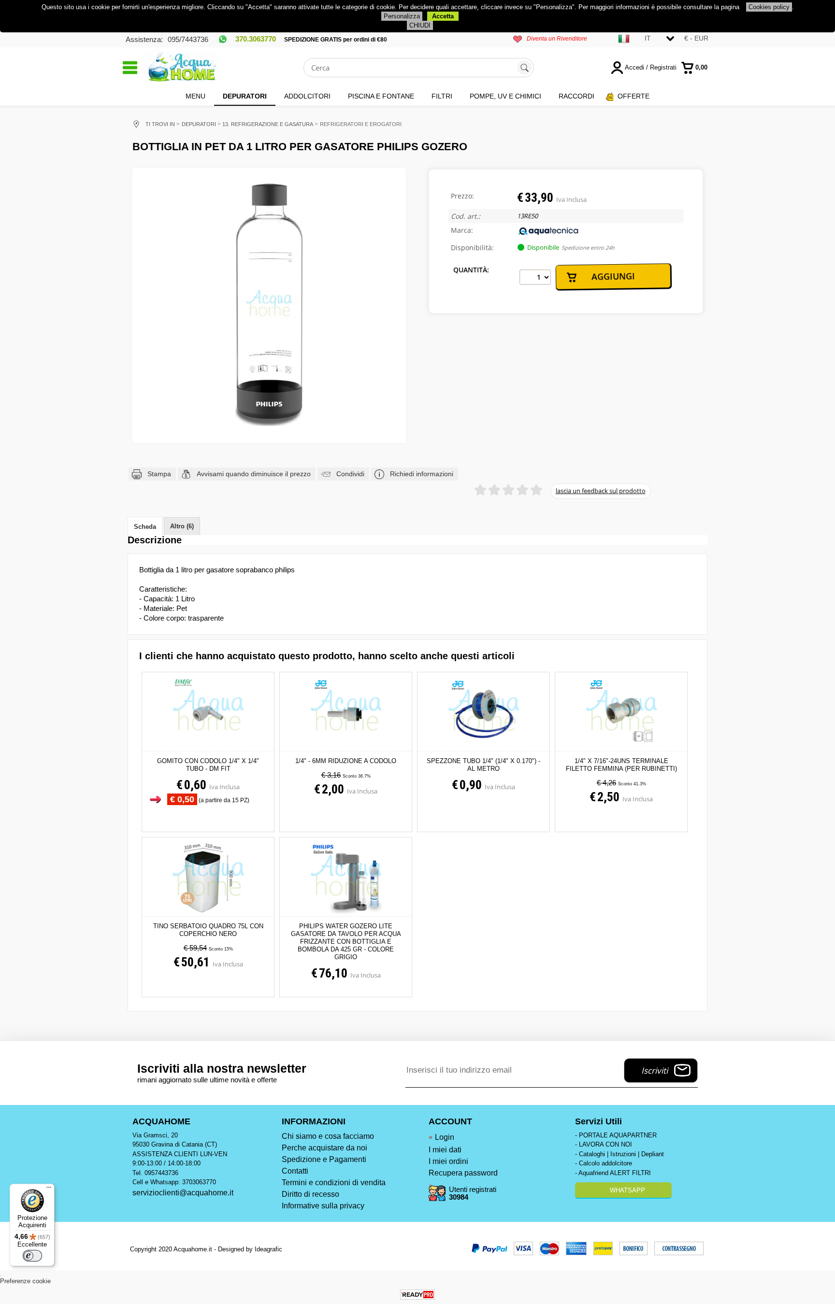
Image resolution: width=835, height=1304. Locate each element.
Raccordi (576, 96)
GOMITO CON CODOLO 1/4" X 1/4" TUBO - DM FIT (208, 764)
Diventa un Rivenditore (557, 38)
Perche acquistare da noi (324, 1148)
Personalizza (402, 16)
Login (444, 1137)
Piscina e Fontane (381, 96)
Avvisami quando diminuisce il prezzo (254, 474)
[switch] (32, 1255)
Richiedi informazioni (421, 474)
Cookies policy (769, 7)
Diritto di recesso (310, 1194)
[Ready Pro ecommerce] (417, 1294)
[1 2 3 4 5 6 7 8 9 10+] (535, 277)
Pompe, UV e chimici (505, 96)
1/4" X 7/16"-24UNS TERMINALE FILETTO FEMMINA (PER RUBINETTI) (621, 764)
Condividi (350, 474)
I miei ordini (448, 1161)
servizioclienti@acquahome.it (182, 1193)
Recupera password (463, 1173)
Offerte (633, 96)
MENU (195, 96)
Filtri (442, 96)
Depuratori (245, 96)
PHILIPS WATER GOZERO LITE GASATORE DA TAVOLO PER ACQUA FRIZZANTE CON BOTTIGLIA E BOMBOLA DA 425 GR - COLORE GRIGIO (346, 941)
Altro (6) (182, 526)
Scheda (145, 526)
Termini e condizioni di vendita (334, 1182)
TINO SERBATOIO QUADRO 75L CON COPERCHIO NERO (208, 929)
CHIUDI (420, 25)
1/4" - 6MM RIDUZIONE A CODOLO (345, 761)
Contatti (295, 1171)
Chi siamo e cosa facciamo (328, 1136)
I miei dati (445, 1150)
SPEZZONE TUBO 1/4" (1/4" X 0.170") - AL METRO (483, 764)
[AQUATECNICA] (548, 233)
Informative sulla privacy (323, 1206)
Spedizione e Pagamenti (324, 1159)
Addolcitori (307, 96)
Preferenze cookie (25, 1281)
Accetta (443, 16)
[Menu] (49, 1189)
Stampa (159, 474)
